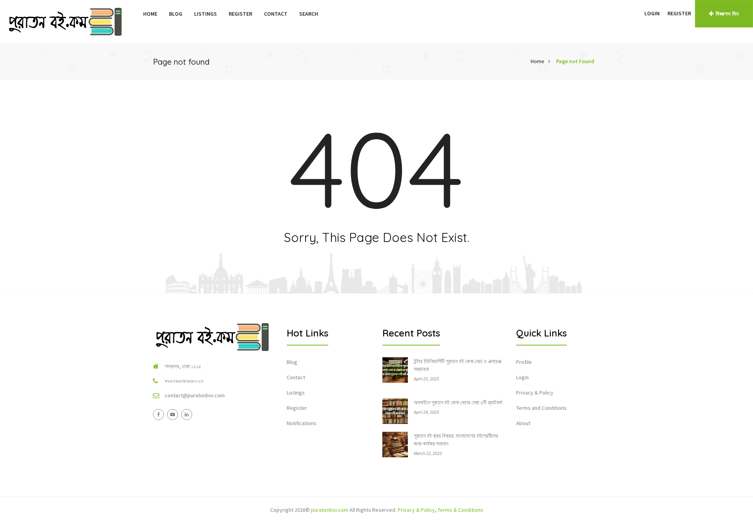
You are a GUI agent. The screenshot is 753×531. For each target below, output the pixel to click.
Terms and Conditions (541, 407)
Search (308, 13)
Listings (205, 13)
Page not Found (575, 61)
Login (652, 13)
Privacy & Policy (534, 392)
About (523, 423)
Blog (175, 13)
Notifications (301, 423)
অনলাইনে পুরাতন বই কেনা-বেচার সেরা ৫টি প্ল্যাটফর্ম (458, 402)
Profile (524, 362)
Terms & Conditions (460, 509)
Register (240, 13)
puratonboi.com (329, 509)
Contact (275, 13)
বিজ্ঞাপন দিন (727, 13)
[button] (636, 13)
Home (150, 13)
